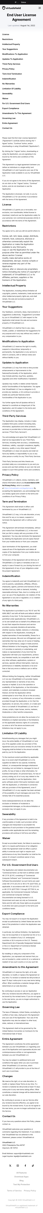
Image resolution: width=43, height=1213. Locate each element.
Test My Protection (21, 1184)
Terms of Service (14, 1190)
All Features (21, 1173)
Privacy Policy (30, 1190)
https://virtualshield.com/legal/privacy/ (18, 488)
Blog (21, 1180)
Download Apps (21, 1176)
